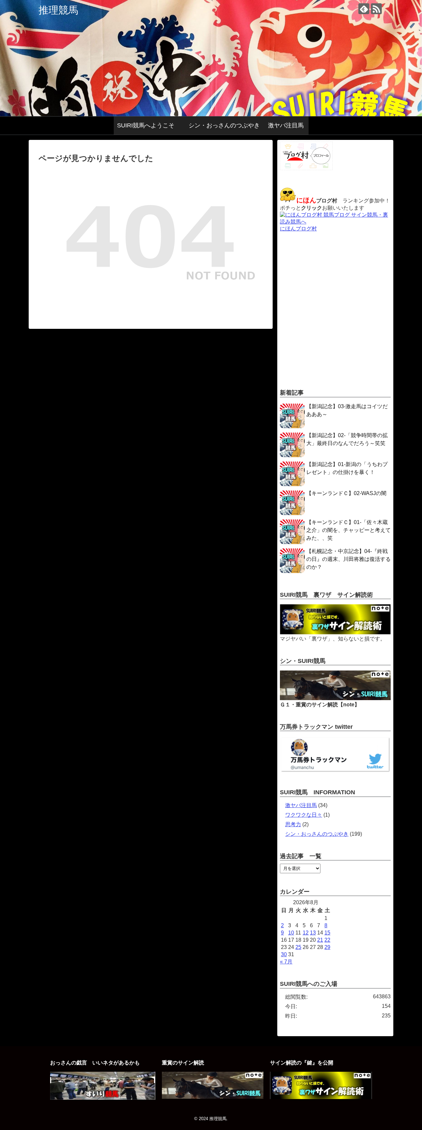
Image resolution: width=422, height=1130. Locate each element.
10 (291, 932)
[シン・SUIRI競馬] (335, 698)
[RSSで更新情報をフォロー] (376, 8)
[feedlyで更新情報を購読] (363, 8)
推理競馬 (58, 10)
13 (313, 932)
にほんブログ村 (298, 228)
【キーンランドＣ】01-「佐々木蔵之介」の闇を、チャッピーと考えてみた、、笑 (348, 530)
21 (320, 940)
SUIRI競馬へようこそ (148, 125)
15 (327, 932)
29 (327, 947)
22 (327, 940)
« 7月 (286, 961)
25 (298, 947)
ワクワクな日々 (303, 815)
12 (306, 932)
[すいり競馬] (102, 1098)
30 (284, 954)
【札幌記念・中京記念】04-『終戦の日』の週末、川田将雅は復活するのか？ (348, 559)
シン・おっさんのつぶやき (224, 125)
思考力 (293, 824)
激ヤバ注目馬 (286, 125)
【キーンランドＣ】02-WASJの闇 (346, 493)
